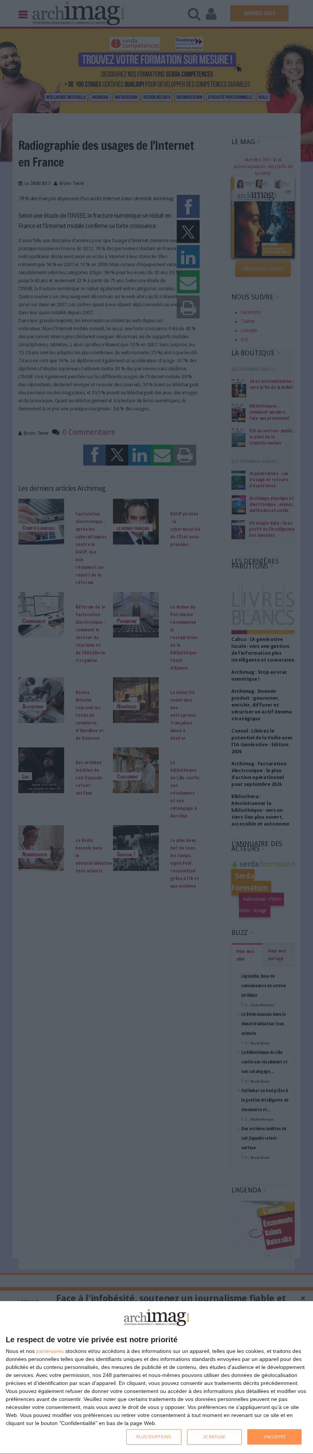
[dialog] (156, 1377)
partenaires (50, 1351)
